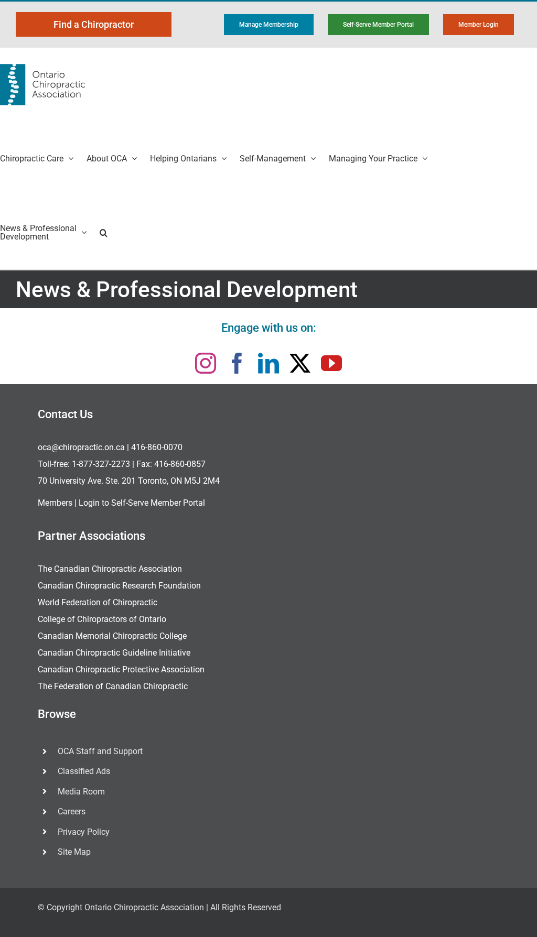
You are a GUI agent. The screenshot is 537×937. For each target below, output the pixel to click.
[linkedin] (268, 363)
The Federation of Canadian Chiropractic (113, 686)
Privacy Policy (84, 832)
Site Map (74, 852)
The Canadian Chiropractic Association (110, 569)
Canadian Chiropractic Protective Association (121, 669)
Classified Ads (84, 771)
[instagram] (205, 363)
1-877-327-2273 (101, 464)
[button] (104, 232)
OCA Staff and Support (100, 751)
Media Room (81, 792)
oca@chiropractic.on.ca (81, 447)
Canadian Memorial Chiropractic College (112, 636)
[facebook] (237, 363)
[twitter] (299, 363)
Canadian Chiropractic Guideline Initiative (114, 653)
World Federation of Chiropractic (97, 602)
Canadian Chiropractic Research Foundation (119, 586)
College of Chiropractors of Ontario (102, 619)
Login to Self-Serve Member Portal (142, 503)
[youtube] (331, 363)
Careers (71, 811)
